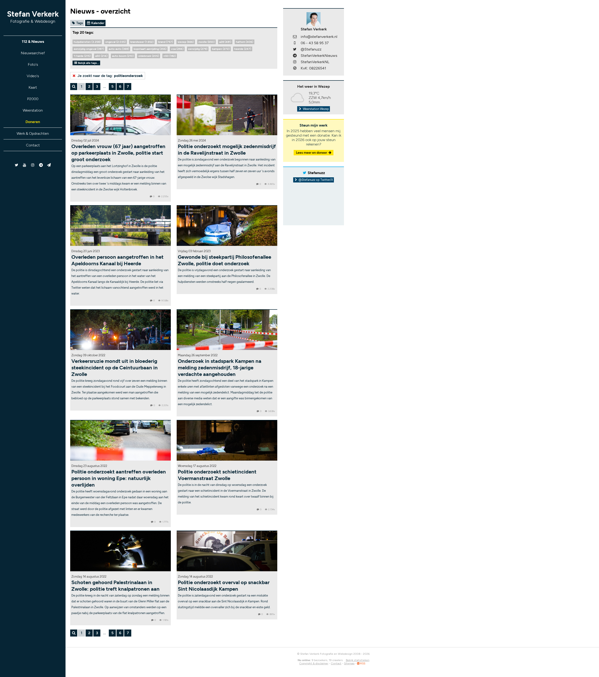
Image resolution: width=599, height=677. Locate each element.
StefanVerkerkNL (315, 62)
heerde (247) (242, 49)
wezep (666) (186, 42)
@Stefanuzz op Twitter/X (315, 180)
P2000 (32, 99)
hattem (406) (244, 42)
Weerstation (33, 110)
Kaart (33, 87)
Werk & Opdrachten (33, 133)
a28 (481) (225, 42)
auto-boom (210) (123, 56)
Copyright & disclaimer (313, 663)
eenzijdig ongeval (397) (89, 49)
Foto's (33, 64)
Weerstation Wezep (315, 109)
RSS (362, 663)
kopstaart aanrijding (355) (150, 49)
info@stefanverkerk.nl (319, 36)
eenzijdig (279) (197, 49)
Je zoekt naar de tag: (110, 75)
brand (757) (165, 42)
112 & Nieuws (33, 41)
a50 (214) (101, 56)
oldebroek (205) (148, 56)
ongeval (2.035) (115, 42)
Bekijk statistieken (357, 660)
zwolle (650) (206, 42)
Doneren (33, 122)
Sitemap (349, 663)
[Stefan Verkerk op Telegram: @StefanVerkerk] (49, 165)
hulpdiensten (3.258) (87, 42)
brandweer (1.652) (141, 42)
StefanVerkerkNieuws (319, 55)
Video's (33, 76)
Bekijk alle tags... (88, 63)
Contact (33, 145)
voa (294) (177, 49)
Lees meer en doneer (312, 153)
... (104, 86)
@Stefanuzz (311, 49)
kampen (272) (221, 49)
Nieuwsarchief (33, 53)
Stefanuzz (316, 173)
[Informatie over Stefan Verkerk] (314, 19)
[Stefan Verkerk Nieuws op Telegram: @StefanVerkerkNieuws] (40, 165)
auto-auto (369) (119, 49)
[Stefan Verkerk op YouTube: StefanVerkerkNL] (24, 165)
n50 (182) (170, 56)
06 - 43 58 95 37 (315, 43)
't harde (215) (82, 56)
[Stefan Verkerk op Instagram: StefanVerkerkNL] (33, 165)
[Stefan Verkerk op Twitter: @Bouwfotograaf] (16, 165)
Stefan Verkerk (33, 17)
